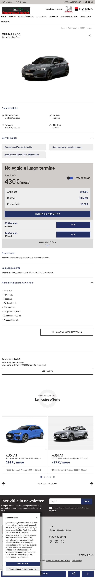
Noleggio (54, 17)
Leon (90, 28)
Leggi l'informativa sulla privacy (58, 561)
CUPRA (82, 28)
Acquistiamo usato (69, 17)
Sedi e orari (22, 2)
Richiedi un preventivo (47, 214)
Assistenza (86, 17)
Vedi (73, 224)
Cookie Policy (77, 561)
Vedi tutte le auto (47, 484)
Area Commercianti (72, 2)
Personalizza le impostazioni (22, 569)
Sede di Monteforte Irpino (61, 530)
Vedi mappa (47, 371)
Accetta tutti (23, 564)
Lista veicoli (41, 17)
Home (3, 17)
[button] (41, 477)
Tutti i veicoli (72, 28)
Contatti (5, 22)
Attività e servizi (26, 17)
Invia (86, 501)
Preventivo (8, 2)
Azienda (12, 17)
